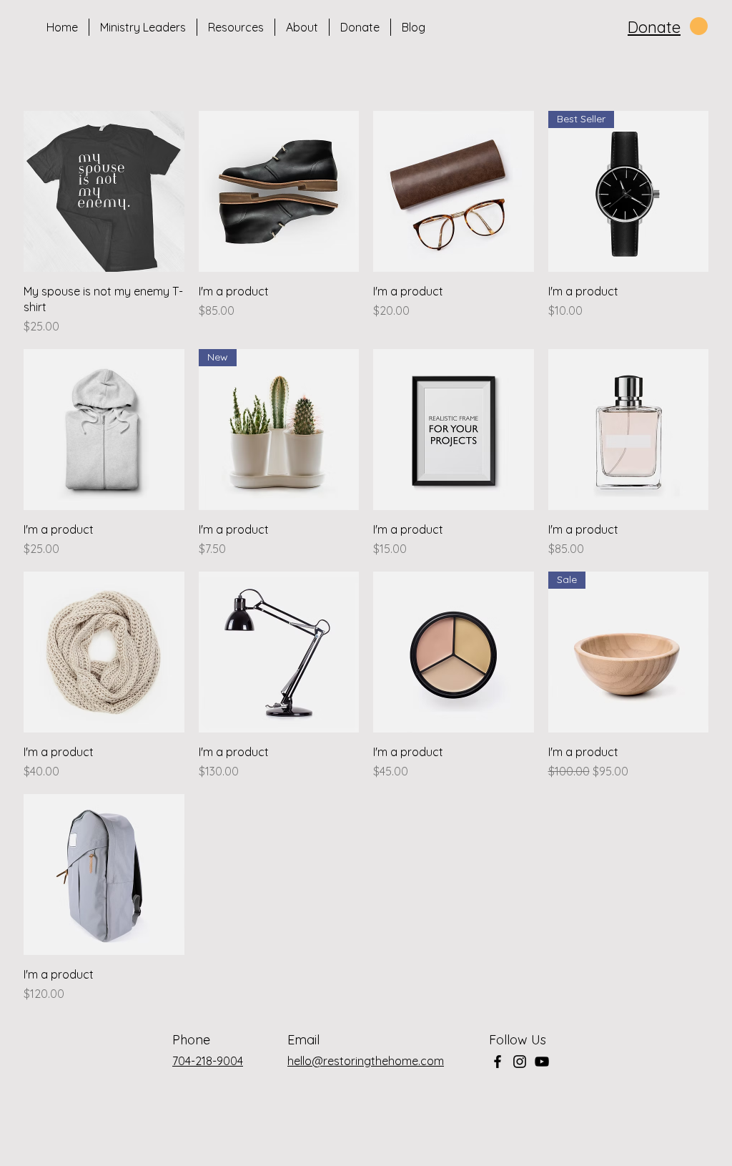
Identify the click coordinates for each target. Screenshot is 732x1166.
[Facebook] (497, 1061)
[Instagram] (519, 1061)
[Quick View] (104, 191)
